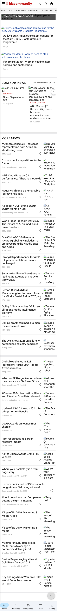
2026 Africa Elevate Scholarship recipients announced (25, 14)
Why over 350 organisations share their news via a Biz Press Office (22, 380)
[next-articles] (53, 92)
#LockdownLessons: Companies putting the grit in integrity (21, 499)
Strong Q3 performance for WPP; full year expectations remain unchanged (21, 260)
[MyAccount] (52, 4)
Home (4, 10)
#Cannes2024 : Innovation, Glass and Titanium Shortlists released (21, 395)
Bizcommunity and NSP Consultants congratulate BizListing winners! (23, 486)
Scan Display (8, 94)
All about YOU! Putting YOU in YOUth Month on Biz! (19, 207)
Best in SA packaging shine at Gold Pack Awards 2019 (19, 561)
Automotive (47, 10)
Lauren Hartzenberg (10, 566)
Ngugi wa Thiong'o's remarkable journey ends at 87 (21, 192)
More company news (40, 82)
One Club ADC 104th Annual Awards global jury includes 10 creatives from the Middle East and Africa (20, 242)
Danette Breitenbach (10, 400)
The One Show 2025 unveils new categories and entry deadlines (21, 342)
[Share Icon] (39, 153)
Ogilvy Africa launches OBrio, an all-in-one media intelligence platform (21, 309)
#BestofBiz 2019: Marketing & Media (19, 529)
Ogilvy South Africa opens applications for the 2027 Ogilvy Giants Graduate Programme (28, 39)
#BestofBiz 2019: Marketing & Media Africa (19, 514)
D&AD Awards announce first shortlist (19, 425)
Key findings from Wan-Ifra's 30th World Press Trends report (21, 578)
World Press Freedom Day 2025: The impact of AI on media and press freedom (20, 224)
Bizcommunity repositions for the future (21, 162)
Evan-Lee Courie (8, 553)
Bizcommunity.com (37, 103)
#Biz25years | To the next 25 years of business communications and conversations (41, 112)
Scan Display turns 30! (13, 99)
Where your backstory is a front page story (20, 470)
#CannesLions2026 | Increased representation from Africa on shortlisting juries (20, 147)
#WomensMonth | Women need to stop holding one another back (26, 63)
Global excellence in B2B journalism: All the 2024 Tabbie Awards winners (20, 364)
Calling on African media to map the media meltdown (21, 324)
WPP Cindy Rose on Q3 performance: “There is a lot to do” (22, 177)
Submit (53, 82)
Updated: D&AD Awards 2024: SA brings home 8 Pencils (21, 410)
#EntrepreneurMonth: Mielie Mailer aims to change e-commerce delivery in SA (18, 546)
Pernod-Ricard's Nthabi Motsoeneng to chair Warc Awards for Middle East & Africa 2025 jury (22, 293)
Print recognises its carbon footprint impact (17, 440)
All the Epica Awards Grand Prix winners (20, 455)
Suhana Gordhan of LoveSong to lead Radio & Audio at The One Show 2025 (21, 276)
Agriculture (33, 10)
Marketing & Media (17, 10)
